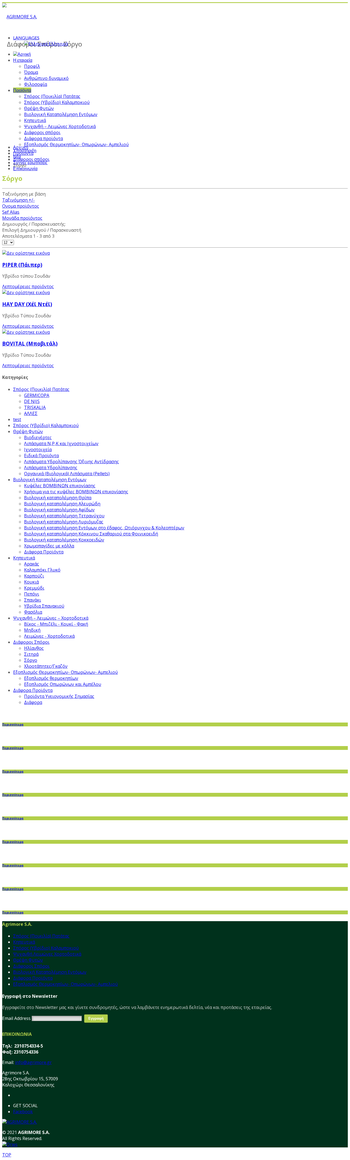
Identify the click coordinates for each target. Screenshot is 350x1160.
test (17, 419)
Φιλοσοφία (35, 84)
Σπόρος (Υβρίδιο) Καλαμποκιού (57, 102)
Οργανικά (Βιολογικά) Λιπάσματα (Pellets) (67, 474)
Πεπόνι (31, 594)
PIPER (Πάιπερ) (22, 264)
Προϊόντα (22, 90)
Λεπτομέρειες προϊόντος (28, 286)
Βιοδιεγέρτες (38, 437)
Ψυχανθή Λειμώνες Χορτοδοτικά (47, 954)
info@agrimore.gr (33, 1062)
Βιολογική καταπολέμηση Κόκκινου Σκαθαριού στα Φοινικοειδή (91, 534)
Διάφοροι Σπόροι (31, 642)
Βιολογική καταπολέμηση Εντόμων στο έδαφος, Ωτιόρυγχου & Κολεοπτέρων (104, 528)
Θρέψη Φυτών (39, 108)
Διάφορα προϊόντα (43, 138)
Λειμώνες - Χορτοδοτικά (49, 636)
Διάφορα (33, 702)
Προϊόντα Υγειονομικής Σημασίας (59, 696)
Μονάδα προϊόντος (22, 218)
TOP (6, 1155)
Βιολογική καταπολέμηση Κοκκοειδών (64, 540)
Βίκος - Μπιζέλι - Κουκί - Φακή (56, 624)
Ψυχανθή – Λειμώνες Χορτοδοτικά (60, 126)
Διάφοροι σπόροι (42, 132)
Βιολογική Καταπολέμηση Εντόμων (60, 114)
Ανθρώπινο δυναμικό (46, 78)
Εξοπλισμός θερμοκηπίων (51, 678)
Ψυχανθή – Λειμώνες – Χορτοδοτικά (50, 618)
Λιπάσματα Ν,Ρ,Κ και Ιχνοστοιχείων (61, 443)
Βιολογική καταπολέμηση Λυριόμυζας (63, 522)
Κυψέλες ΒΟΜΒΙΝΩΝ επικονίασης (59, 486)
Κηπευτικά (35, 120)
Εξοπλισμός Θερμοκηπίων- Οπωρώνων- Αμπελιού (76, 144)
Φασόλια (33, 612)
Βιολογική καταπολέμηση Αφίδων (59, 510)
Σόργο (30, 660)
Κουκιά (31, 582)
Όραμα (31, 72)
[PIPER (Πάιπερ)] (26, 253)
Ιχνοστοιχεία (38, 449)
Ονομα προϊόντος (20, 206)
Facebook (23, 1112)
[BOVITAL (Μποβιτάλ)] (26, 332)
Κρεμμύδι (34, 588)
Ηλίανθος (34, 648)
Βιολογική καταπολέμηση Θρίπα (57, 498)
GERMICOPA (36, 395)
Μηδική (32, 630)
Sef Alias (10, 212)
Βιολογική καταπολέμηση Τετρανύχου (64, 516)
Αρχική (20, 147)
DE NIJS (32, 401)
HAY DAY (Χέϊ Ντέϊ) (27, 304)
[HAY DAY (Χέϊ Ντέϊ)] (26, 292)
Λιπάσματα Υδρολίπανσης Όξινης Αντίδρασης (71, 462)
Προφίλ (32, 66)
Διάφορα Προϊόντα (43, 552)
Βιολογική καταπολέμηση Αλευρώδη (62, 504)
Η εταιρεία (22, 60)
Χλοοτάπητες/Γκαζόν (46, 666)
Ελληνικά (58, 44)
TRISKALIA (35, 407)
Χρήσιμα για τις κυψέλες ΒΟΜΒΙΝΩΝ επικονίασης (76, 492)
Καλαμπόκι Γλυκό (42, 570)
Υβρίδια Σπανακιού (44, 606)
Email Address (16, 1018)
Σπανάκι (32, 600)
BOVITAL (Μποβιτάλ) (30, 343)
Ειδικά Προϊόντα (41, 456)
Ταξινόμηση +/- (18, 200)
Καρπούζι (34, 576)
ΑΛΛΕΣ (30, 413)
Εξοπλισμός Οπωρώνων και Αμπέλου (62, 684)
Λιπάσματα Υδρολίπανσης (50, 468)
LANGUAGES (26, 37)
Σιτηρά (31, 654)
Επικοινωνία (25, 168)
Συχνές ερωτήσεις (30, 162)
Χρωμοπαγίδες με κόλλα (49, 546)
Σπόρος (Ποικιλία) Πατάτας (52, 96)
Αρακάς (31, 564)
